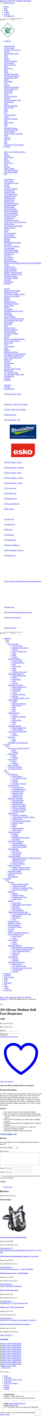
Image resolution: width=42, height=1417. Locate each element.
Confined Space (9, 224)
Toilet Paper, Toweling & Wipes (14, 294)
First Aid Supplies (10, 317)
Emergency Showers (10, 330)
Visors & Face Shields (11, 252)
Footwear (7, 744)
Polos (6, 109)
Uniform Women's (10, 115)
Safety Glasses (8, 181)
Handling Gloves (9, 198)
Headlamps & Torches (11, 304)
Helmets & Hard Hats (11, 250)
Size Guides (8, 1378)
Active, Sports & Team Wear (13, 134)
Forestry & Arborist (10, 261)
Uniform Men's (9, 102)
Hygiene (7, 289)
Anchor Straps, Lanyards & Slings (15, 222)
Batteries (7, 300)
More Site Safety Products (12, 369)
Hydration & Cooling (11, 333)
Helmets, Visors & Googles (13, 272)
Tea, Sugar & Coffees (11, 372)
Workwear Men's (9, 46)
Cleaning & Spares (10, 216)
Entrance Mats (8, 322)
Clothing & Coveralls (11, 292)
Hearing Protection (10, 237)
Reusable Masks (9, 207)
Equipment (7, 313)
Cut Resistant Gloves (11, 194)
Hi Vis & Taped (9, 48)
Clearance (7, 387)
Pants (6, 67)
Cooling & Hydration (11, 278)
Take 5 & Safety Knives (12, 341)
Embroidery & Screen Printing (14, 145)
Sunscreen (7, 367)
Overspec (7, 187)
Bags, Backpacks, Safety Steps (14, 374)
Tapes (6, 326)
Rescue (6, 229)
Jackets (6, 80)
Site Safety (7, 878)
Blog (5, 8)
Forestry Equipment (10, 269)
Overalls (6, 52)
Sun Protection (9, 282)
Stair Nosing (8, 324)
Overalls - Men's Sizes (11, 74)
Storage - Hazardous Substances (14, 339)
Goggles (6, 185)
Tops (5, 141)
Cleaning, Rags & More (11, 296)
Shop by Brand (9, 977)
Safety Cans (8, 359)
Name (2, 1168)
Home (6, 979)
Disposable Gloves (10, 196)
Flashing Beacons (9, 302)
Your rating (4, 1147)
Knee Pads (7, 256)
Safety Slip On (9, 157)
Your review (4, 1151)
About (6, 10)
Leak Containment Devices (13, 358)
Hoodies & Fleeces (10, 65)
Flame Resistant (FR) (11, 78)
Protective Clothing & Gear (13, 274)
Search (2, 19)
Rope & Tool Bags (10, 233)
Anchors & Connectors (11, 220)
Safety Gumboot (9, 168)
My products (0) (9, 16)
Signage (6, 337)
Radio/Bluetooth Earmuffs (12, 243)
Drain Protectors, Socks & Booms (15, 354)
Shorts (6, 57)
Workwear (7, 638)
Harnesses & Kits (9, 228)
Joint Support (8, 259)
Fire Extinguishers (10, 331)
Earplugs (7, 239)
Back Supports (9, 257)
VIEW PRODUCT (6, 1248)
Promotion (7, 385)
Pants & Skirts (8, 122)
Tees (5, 113)
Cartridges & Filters (10, 209)
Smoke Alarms (9, 305)
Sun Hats (7, 98)
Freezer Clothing (9, 132)
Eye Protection (9, 179)
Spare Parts (7, 244)
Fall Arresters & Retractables (13, 226)
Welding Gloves (9, 202)
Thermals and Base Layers (12, 100)
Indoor (6, 348)
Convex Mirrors (9, 346)
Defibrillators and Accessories (13, 311)
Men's (6, 135)
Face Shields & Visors (11, 183)
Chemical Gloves (9, 192)
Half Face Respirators (11, 211)
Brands (6, 6)
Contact (6, 12)
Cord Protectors (9, 376)
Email (2, 1172)
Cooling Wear (8, 91)
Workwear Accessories (11, 87)
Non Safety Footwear (11, 170)
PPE (5, 771)
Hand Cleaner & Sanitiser (12, 291)
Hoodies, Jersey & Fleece (12, 50)
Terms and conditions (11, 1383)
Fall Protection (8, 218)
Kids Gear (7, 139)
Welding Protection (10, 270)
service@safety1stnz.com (17, 1403)
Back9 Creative (5, 1414)
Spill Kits (7, 361)
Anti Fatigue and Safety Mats (13, 320)
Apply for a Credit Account (9, 1036)
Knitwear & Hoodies (11, 106)
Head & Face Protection (12, 246)
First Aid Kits (8, 315)
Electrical (7, 298)
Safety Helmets (9, 235)
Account (7, 14)
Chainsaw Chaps (9, 267)
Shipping (7, 1387)
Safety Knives (8, 343)
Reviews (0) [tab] (8, 1187)
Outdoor (6, 350)
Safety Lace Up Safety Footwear (14, 152)
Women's (7, 85)
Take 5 (6, 344)
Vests (5, 83)
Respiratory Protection (11, 203)
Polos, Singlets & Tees (11, 53)
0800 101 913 (6, 1368)
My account (8, 990)
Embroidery (8, 1381)
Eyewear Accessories (11, 189)
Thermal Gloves (9, 200)
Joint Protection (9, 254)
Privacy (6, 1385)
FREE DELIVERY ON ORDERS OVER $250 (15, 1)
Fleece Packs (8, 93)
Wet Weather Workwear (11, 76)
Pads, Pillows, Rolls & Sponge (14, 356)
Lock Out (7, 335)
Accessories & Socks (11, 172)
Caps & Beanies (9, 248)
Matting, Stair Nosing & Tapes (14, 318)
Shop (5, 981)
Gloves (6, 94)
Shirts (6, 55)
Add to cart (4, 1034)
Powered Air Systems (11, 215)
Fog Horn (7, 378)
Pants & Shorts (9, 107)
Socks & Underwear (10, 96)
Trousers (7, 59)
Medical (6, 307)
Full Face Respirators (11, 213)
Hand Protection (9, 190)
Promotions (7, 983)
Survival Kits (8, 309)
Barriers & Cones (9, 328)
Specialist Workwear (10, 128)
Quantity (3, 1030)
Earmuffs (7, 241)
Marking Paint (8, 371)
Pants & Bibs (8, 81)
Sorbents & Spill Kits (11, 352)
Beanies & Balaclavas (11, 89)
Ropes (6, 231)
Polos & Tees (8, 68)
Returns (6, 1389)
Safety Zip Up (8, 163)
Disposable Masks (10, 205)
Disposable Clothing (10, 276)
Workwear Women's (10, 61)
